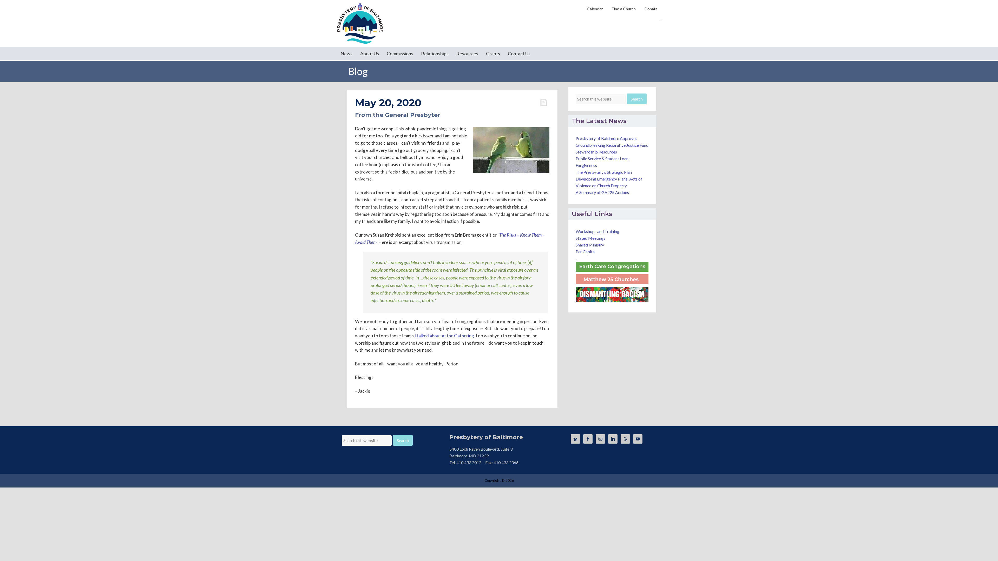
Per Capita (585, 251)
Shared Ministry (590, 244)
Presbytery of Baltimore (360, 23)
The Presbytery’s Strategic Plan (604, 172)
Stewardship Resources (596, 151)
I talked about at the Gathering (444, 335)
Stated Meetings (590, 238)
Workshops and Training (597, 231)
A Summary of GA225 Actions (602, 192)
